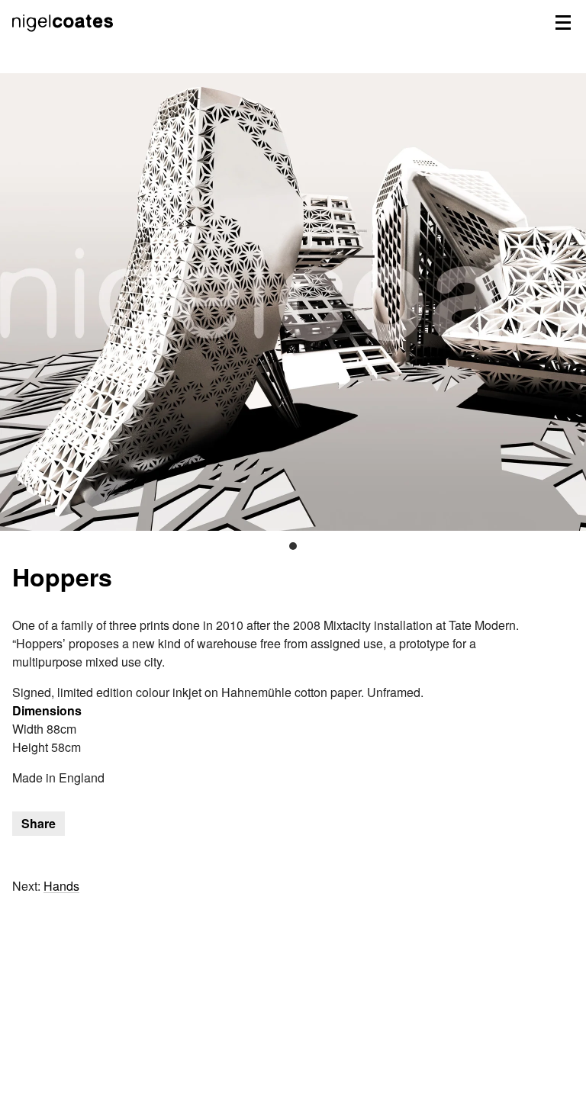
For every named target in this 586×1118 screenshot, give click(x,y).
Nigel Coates (64, 38)
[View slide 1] (293, 302)
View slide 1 (293, 546)
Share (38, 823)
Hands (61, 886)
